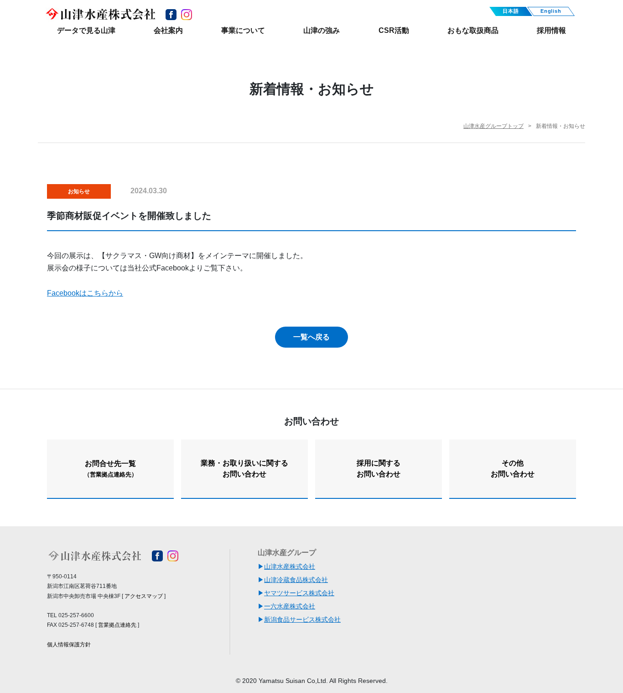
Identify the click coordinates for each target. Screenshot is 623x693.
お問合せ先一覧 (110, 469)
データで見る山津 (86, 30)
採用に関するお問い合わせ (378, 468)
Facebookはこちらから (85, 293)
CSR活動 (394, 30)
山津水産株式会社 (289, 566)
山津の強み (321, 30)
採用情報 (551, 30)
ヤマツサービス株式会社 (299, 593)
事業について (243, 30)
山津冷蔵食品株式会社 (296, 579)
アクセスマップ (144, 596)
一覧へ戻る (311, 337)
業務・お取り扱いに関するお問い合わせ (244, 468)
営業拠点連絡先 (117, 625)
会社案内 (168, 30)
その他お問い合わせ (513, 468)
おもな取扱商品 (472, 30)
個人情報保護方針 (69, 644)
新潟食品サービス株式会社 (302, 619)
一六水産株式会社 (289, 606)
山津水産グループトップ (493, 126)
